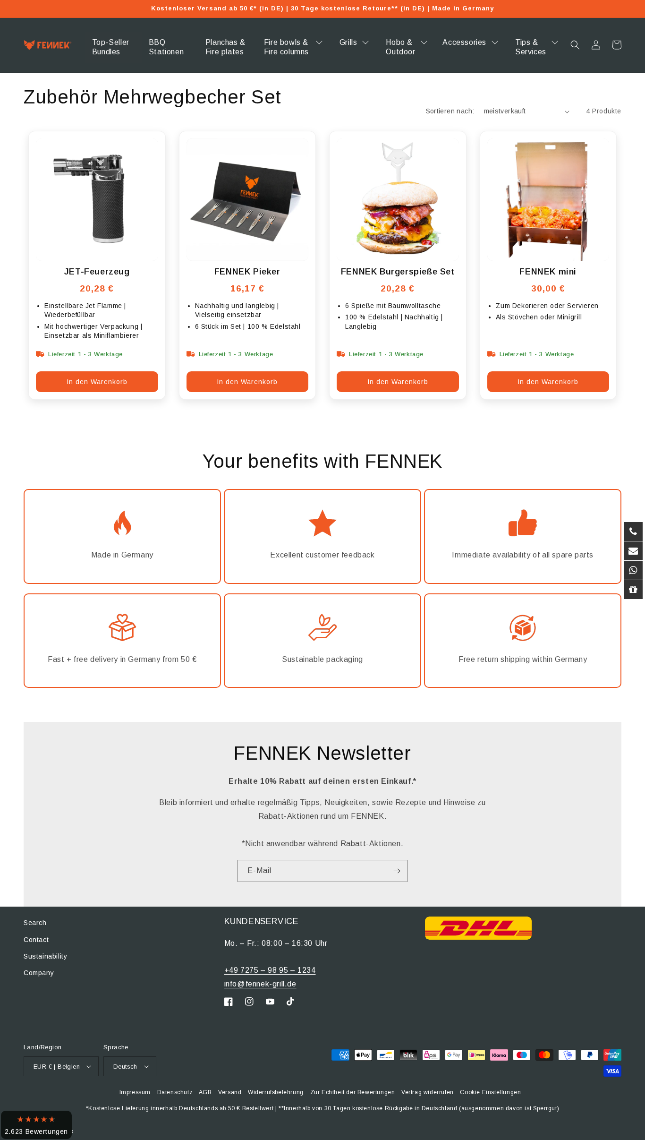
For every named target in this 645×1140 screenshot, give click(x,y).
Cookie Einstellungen (490, 1092)
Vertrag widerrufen (427, 1092)
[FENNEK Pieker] (248, 199)
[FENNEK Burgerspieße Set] (398, 199)
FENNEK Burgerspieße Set (398, 271)
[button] (575, 44)
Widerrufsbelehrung (276, 1092)
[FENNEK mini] (548, 199)
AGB (205, 1092)
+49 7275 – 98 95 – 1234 (270, 970)
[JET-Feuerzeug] (97, 199)
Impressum (135, 1092)
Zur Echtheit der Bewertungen (352, 1092)
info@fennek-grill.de (260, 984)
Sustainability (45, 956)
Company (39, 973)
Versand (229, 1092)
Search (35, 922)
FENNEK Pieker (247, 271)
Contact (36, 939)
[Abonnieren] (396, 871)
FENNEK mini (548, 271)
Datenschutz (175, 1092)
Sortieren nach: (450, 111)
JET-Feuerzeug (97, 271)
